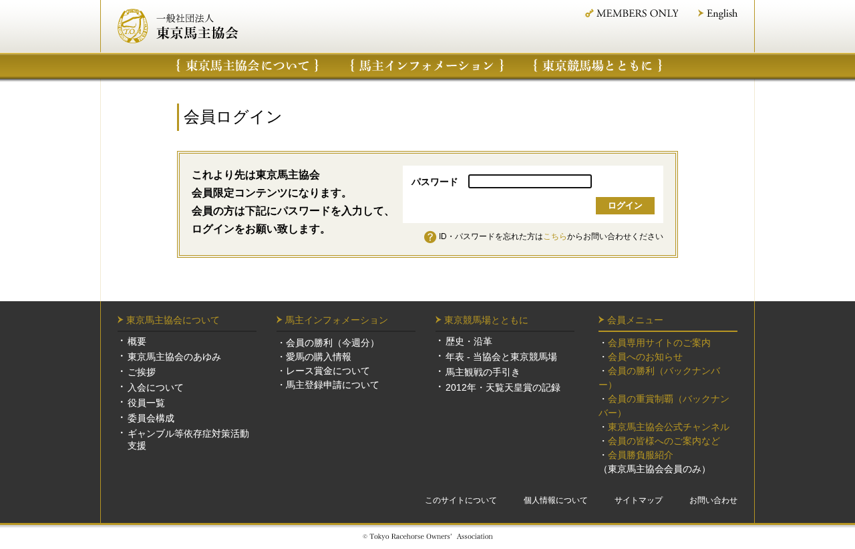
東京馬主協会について (247, 65)
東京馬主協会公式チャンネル (668, 426)
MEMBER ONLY (631, 13)
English (717, 14)
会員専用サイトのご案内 (659, 342)
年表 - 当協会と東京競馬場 (501, 356)
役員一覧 (146, 402)
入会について (156, 387)
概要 (137, 341)
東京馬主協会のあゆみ (174, 356)
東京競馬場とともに (486, 320)
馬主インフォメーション (427, 65)
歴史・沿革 (469, 341)
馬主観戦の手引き (483, 372)
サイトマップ (639, 500)
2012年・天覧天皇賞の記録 (503, 387)
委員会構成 (151, 418)
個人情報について (556, 500)
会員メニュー (635, 320)
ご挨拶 (142, 372)
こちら (555, 236)
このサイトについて (461, 500)
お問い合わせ (713, 500)
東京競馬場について (598, 65)
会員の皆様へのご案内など (664, 440)
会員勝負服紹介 (640, 454)
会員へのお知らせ (645, 356)
